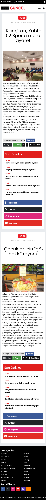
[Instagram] (13, 488)
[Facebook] (3, 488)
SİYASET (26, 457)
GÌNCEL (26, 474)
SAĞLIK (26, 454)
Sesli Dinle (35, 144)
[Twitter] (8, 488)
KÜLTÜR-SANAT (6, 466)
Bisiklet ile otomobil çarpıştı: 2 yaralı (23, 185)
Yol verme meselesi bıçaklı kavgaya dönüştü (22, 193)
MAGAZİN (27, 480)
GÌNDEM (4, 474)
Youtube (12, 223)
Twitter (11, 209)
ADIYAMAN (5, 457)
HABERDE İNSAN (29, 469)
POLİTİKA (4, 472)
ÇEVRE (3, 480)
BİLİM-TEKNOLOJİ (7, 477)
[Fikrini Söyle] (23, 488)
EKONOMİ (27, 466)
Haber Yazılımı (40, 497)
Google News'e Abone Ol (14, 140)
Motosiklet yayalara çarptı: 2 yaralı (22, 163)
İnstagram (13, 216)
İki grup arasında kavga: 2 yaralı (21, 169)
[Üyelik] (44, 2)
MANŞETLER (20, 2)
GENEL (22, 18)
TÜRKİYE (4, 454)
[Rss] (28, 488)
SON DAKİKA (6, 2)
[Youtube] (18, 488)
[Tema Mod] (43, 8)
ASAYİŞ (26, 460)
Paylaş (31, 140)
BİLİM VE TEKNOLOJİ (8, 469)
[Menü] (39, 8)
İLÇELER (3, 463)
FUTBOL (26, 477)
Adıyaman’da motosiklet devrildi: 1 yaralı (22, 177)
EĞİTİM (3, 460)
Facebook (12, 203)
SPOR (25, 463)
